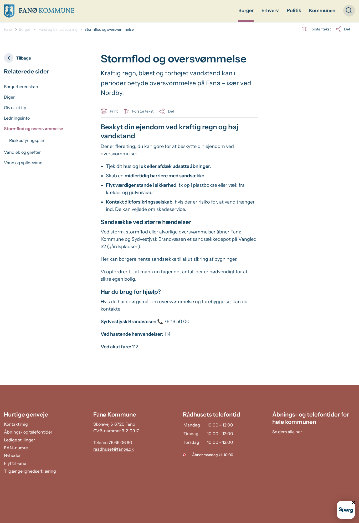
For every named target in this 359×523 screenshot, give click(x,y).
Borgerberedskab (21, 86)
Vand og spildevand (23, 162)
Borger (246, 10)
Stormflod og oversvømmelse (33, 128)
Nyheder (12, 455)
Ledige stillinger (19, 439)
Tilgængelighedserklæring (30, 471)
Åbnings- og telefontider (28, 432)
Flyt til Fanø (15, 463)
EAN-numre (16, 447)
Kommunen (322, 10)
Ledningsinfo (17, 118)
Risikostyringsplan (27, 140)
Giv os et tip (15, 107)
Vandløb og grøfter (22, 152)
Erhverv (270, 10)
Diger (9, 97)
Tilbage (23, 58)
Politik (294, 10)
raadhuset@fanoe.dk (113, 449)
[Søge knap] (349, 11)
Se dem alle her (287, 431)
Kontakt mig (16, 424)
